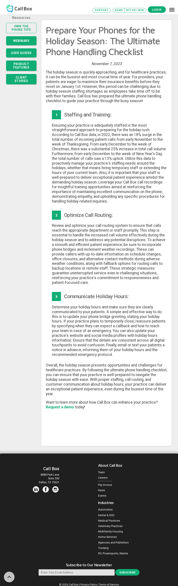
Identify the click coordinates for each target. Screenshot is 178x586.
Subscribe (127, 572)
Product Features (21, 65)
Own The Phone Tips (21, 28)
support (101, 10)
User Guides (21, 53)
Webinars (21, 41)
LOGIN (157, 9)
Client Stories (21, 79)
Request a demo (60, 407)
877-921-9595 (135, 10)
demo (119, 10)
